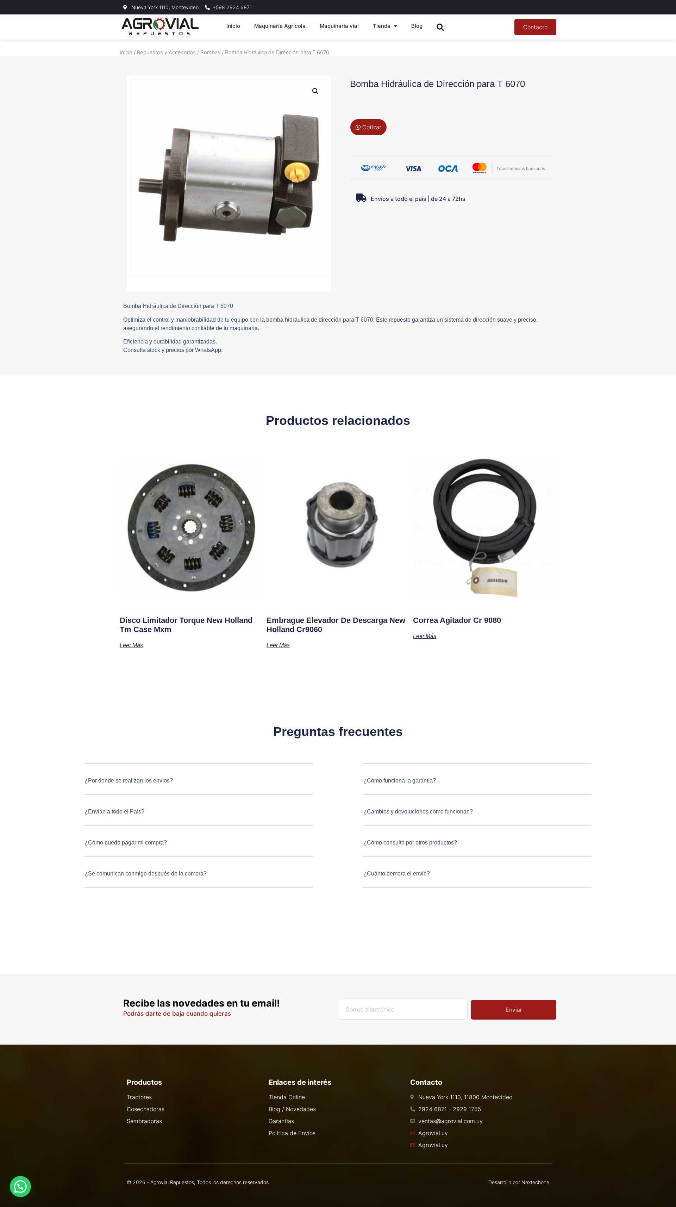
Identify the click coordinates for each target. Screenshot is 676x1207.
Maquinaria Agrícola (280, 26)
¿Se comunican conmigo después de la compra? (145, 874)
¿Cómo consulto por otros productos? (410, 843)
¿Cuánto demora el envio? (396, 874)
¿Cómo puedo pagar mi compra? (125, 843)
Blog (417, 26)
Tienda (381, 26)
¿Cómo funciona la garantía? (399, 781)
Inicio (233, 26)
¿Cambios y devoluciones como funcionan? (418, 812)
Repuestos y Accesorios (166, 52)
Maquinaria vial (339, 26)
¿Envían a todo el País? (114, 812)
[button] (315, 91)
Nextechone (535, 1182)
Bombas (210, 52)
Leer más (131, 645)
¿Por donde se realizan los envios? (128, 781)
